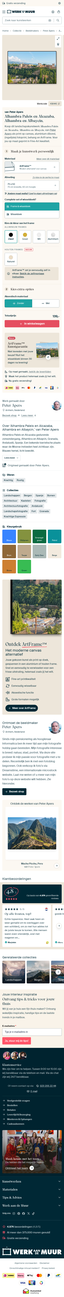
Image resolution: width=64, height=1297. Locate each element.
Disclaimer (45, 1263)
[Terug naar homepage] (21, 11)
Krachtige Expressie (15, 516)
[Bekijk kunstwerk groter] (58, 38)
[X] (28, 1214)
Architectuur (10, 500)
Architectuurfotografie (16, 506)
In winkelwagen (34, 323)
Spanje (39, 495)
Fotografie (40, 500)
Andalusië (37, 506)
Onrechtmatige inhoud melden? (24, 1268)
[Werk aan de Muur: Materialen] (60, 1189)
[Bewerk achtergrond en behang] (58, 44)
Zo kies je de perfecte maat (46, 177)
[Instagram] (14, 1214)
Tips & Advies (12, 1197)
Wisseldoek (16, 214)
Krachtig (8, 480)
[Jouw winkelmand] (59, 12)
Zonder (20, 303)
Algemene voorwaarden (26, 1263)
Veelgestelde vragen (18, 1100)
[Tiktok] (33, 1214)
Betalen (11, 1110)
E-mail (34, 1091)
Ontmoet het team (16, 1168)
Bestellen (12, 1105)
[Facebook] (23, 1214)
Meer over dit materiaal (48, 158)
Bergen (28, 495)
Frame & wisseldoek (20, 206)
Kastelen (26, 500)
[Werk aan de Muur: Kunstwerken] (60, 1181)
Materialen (10, 1189)
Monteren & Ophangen (19, 1119)
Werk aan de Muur (15, 1205)
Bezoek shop (9, 415)
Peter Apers (16, 112)
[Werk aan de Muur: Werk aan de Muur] (60, 1205)
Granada (44, 511)
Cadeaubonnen (15, 1123)
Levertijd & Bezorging (18, 1114)
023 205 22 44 (48, 1085)
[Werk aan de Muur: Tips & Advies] (60, 1197)
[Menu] (4, 12)
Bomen (51, 495)
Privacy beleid (48, 1268)
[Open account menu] (53, 12)
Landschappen (12, 495)
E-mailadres (9, 1026)
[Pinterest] (19, 1214)
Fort (34, 511)
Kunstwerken (11, 1181)
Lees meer (27, 415)
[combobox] (24, 20)
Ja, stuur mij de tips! (16, 1041)
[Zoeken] (58, 20)
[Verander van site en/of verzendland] (59, 3)
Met (48, 303)
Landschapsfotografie (16, 511)
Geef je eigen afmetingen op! (32, 193)
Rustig (20, 480)
